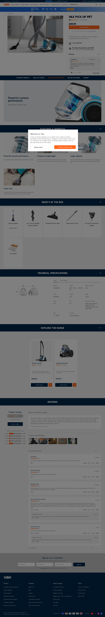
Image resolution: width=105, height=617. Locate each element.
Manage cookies (38, 147)
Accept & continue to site (65, 147)
